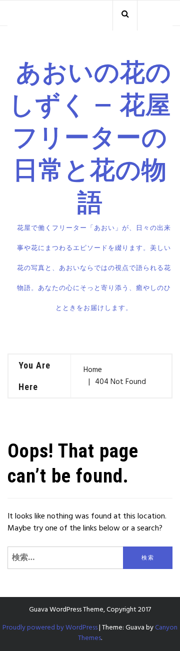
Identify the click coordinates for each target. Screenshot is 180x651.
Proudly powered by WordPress (50, 628)
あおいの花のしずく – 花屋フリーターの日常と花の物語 (90, 137)
